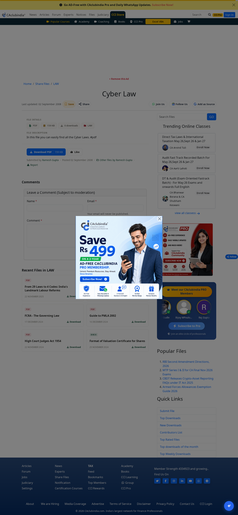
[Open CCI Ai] (229, 506)
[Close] (159, 219)
